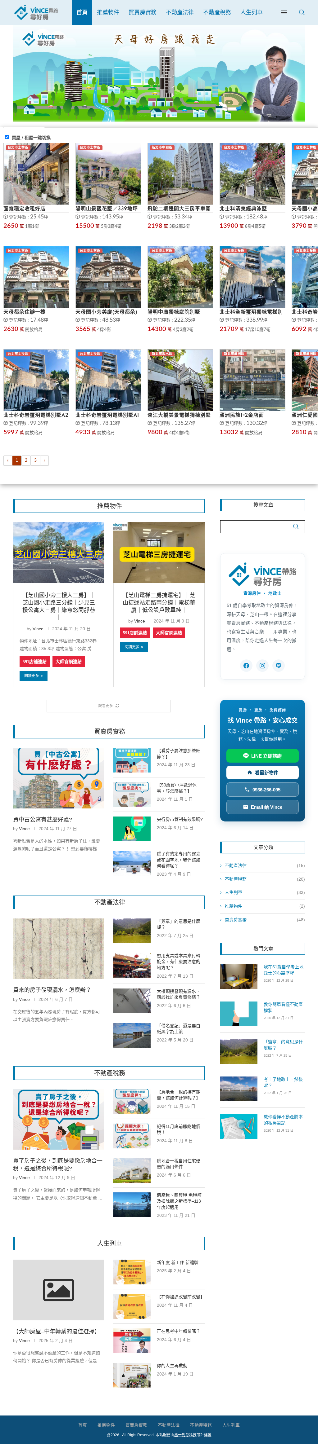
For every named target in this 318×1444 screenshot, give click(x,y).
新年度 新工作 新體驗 (177, 1262)
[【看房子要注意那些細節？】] (132, 760)
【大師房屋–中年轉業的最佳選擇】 (56, 1331)
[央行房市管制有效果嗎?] (132, 829)
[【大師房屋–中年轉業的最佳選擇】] (58, 1290)
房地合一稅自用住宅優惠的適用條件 (178, 1163)
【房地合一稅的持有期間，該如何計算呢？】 (178, 1095)
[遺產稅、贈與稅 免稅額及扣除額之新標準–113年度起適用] (132, 1204)
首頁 (82, 12)
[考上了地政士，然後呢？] (238, 1088)
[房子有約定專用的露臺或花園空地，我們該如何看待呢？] (132, 863)
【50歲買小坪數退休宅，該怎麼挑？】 (177, 788)
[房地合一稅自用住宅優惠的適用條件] (132, 1170)
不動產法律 (180, 12)
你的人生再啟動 (172, 1365)
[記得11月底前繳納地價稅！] (132, 1136)
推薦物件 (108, 12)
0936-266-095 (266, 789)
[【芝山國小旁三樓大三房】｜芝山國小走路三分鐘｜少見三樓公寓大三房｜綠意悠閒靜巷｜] (58, 552)
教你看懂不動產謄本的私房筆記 (283, 1119)
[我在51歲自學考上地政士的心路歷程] (238, 976)
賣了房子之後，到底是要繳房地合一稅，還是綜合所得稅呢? (57, 1165)
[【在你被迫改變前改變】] (132, 1306)
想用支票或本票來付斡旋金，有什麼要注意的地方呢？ (178, 961)
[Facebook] (246, 665)
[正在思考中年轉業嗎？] (132, 1340)
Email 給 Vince (266, 807)
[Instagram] (262, 665)
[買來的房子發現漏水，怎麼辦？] (58, 948)
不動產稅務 (217, 12)
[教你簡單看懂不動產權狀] (238, 1014)
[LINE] (278, 665)
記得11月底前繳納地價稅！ (178, 1129)
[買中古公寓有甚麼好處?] (58, 778)
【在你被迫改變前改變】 (180, 1296)
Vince (38, 628)
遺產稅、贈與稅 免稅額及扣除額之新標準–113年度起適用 (179, 1201)
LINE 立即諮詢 (266, 756)
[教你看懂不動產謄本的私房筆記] (238, 1126)
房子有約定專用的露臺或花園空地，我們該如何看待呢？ (178, 859)
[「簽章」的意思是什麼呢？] (132, 930)
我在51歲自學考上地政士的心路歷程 (283, 969)
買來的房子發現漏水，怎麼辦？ (52, 990)
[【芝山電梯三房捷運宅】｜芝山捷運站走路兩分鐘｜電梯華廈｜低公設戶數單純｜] (158, 552)
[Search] (302, 12)
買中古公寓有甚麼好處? (42, 820)
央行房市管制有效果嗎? (180, 819)
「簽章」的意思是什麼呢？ (178, 924)
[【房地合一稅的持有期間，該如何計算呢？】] (132, 1101)
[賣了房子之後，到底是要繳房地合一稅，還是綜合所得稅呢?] (58, 1119)
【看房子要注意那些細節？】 (178, 753)
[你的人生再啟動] (132, 1375)
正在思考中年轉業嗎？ (178, 1331)
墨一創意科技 (185, 1435)
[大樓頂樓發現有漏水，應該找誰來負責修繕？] (132, 1000)
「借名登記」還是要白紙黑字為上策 (178, 1028)
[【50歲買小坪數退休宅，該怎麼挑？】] (132, 794)
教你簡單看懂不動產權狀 (283, 1007)
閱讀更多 (31, 676)
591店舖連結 (35, 661)
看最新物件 (266, 772)
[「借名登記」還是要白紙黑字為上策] (132, 1035)
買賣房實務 (143, 12)
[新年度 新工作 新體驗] (132, 1272)
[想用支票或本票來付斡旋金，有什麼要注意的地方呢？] (132, 965)
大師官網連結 (69, 661)
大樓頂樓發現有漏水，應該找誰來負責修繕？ (178, 994)
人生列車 (251, 12)
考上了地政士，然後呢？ (283, 1082)
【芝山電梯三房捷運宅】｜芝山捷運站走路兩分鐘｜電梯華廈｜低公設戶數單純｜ (159, 603)
